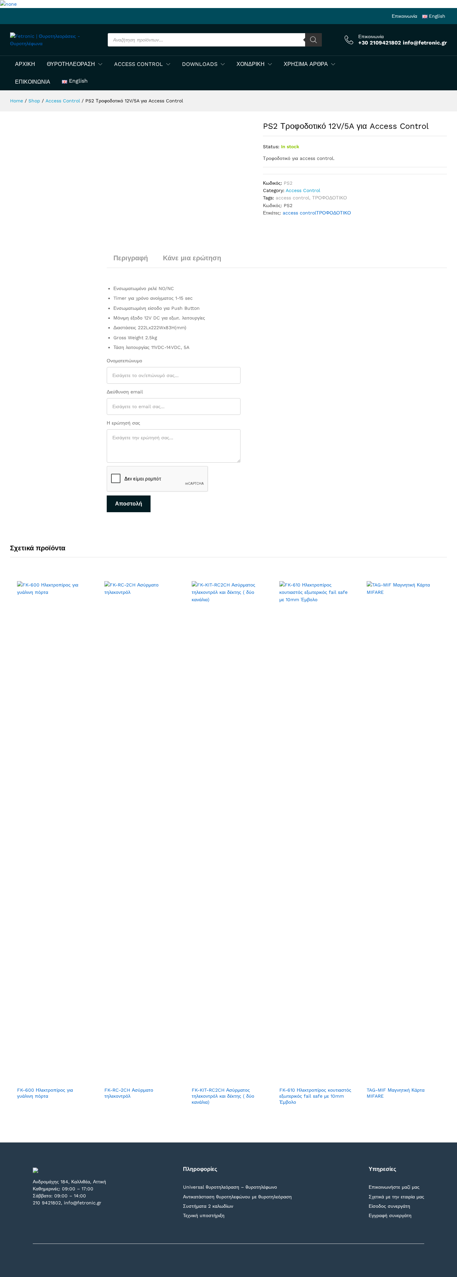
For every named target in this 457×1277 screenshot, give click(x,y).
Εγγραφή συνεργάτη (390, 1215)
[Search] (313, 40)
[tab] (131, 261)
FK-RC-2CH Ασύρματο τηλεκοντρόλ (128, 1093)
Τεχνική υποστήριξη (203, 1215)
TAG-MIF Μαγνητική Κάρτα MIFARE (396, 1093)
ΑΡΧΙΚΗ (25, 64)
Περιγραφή (130, 258)
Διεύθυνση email (125, 391)
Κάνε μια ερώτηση (192, 258)
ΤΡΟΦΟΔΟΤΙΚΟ (329, 197)
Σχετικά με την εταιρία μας (396, 1196)
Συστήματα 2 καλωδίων (208, 1206)
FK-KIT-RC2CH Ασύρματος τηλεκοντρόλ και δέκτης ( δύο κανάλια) (223, 1096)
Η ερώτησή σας (123, 423)
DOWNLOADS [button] (199, 64)
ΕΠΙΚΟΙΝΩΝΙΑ (32, 82)
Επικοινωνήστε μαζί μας (394, 1187)
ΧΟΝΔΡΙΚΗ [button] (251, 64)
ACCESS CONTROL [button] (138, 64)
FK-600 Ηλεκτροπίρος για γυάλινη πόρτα (45, 1093)
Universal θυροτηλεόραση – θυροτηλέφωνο (230, 1187)
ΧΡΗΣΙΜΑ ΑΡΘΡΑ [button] (306, 64)
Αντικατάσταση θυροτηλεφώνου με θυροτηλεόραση (237, 1196)
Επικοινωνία (404, 16)
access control (292, 197)
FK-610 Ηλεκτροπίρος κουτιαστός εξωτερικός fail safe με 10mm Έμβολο (315, 1096)
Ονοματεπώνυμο (124, 360)
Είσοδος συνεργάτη (389, 1206)
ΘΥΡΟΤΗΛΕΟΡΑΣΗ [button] (71, 64)
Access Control (303, 190)
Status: (271, 146)
